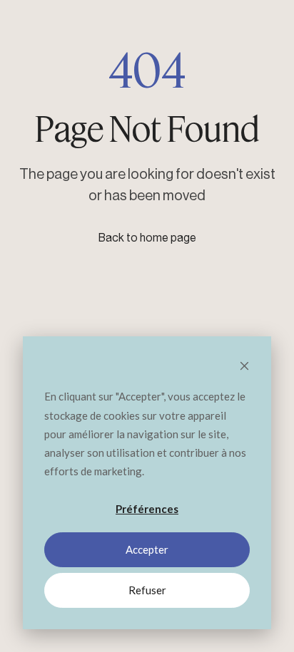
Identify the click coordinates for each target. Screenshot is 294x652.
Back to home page (147, 238)
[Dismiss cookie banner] (244, 367)
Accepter (147, 549)
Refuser (147, 590)
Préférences (147, 508)
